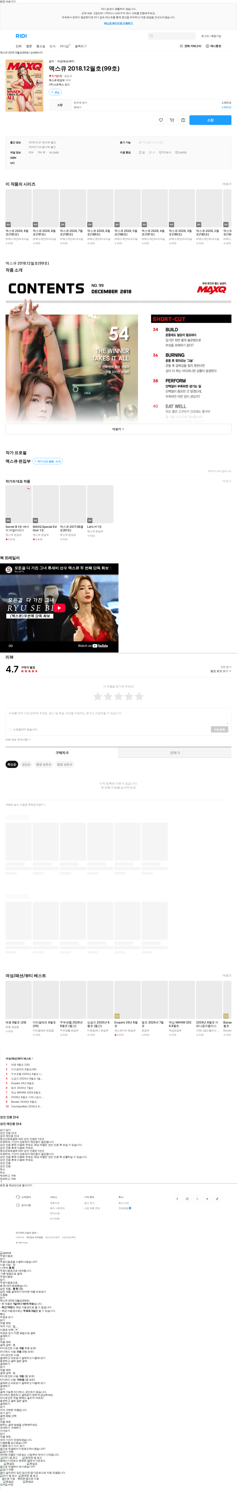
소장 (210, 120)
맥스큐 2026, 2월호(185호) (207, 232)
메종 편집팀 (12, 1026)
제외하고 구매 (8, 1175)
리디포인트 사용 (10, 1354)
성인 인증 (5, 1163)
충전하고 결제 (8, 1360)
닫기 (8, 1412)
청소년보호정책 (52, 1237)
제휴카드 (54, 1202)
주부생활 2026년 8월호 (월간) (71, 1024)
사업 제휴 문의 (92, 1208)
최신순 (11, 764)
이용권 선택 (6, 1329)
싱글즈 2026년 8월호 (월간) (98, 1024)
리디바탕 (54, 1218)
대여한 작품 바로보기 (34, 1291)
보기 (2, 1412)
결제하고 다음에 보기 (33, 1357)
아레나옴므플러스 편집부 (210, 1030)
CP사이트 (55, 1213)
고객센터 (26, 1197)
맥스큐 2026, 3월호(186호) (180, 232)
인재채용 (123, 1208)
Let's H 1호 (94, 527)
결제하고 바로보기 (10, 1357)
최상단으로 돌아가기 (20, 1185)
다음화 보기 (6, 1445)
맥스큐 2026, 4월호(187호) (153, 232)
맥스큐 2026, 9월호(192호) (17, 232)
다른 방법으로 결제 (11, 1273)
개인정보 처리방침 (34, 1237)
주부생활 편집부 (69, 1030)
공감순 (26, 764)
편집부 (145, 1030)
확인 (2, 1314)
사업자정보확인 (69, 1237)
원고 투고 (89, 1202)
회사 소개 (123, 1202)
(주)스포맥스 (56, 84)
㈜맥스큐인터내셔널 (17, 238)
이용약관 (20, 1237)
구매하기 (16, 1427)
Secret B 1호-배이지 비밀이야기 (17, 528)
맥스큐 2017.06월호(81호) (71, 528)
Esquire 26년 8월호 (126, 1024)
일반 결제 (21, 1360)
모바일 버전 (6, 1484)
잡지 (51, 61)
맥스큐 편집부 (57, 80)
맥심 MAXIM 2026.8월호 (180, 1024)
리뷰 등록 (219, 729)
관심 (57, 92)
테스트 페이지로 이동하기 (118, 23)
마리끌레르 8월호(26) (44, 1024)
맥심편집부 (175, 1030)
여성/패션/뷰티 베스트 (18, 1058)
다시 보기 (19, 1445)
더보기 (227, 184)
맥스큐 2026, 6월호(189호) (98, 232)
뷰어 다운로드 (57, 1208)
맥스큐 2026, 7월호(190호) (71, 232)
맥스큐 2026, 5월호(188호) (125, 232)
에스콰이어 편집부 (125, 1030)
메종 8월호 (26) (16, 1022)
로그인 (211, 35)
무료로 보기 (6, 1333)
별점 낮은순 (64, 764)
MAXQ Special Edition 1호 (45, 528)
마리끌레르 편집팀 (43, 1030)
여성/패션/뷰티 (65, 61)
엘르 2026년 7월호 (153, 1024)
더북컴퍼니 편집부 (98, 1030)
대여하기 (5, 1427)
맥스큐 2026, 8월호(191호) (44, 232)
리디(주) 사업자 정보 (26, 1233)
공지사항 (26, 1205)
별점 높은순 (43, 764)
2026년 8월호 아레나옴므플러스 (207, 1024)
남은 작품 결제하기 (10, 1291)
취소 (2, 1169)
